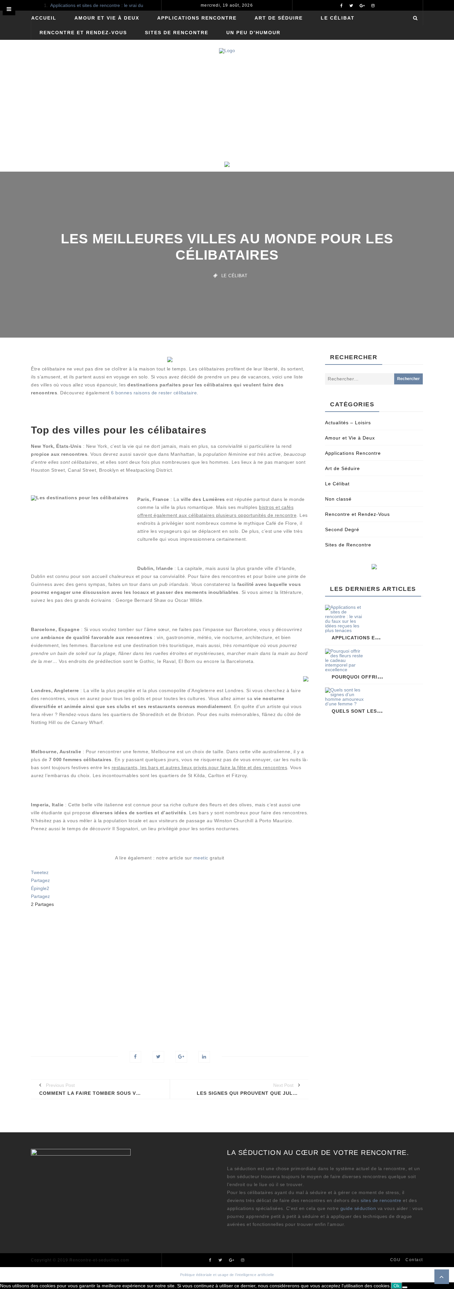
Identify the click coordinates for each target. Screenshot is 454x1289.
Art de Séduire (279, 18)
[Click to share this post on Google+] (181, 1057)
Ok (396, 1285)
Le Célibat (338, 18)
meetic (200, 857)
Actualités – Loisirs (348, 422)
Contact (414, 1259)
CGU (395, 1259)
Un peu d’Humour (253, 32)
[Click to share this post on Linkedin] (204, 1057)
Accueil (44, 18)
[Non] (404, 1287)
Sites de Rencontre (176, 32)
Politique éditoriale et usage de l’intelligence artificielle (227, 1275)
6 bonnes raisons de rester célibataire (154, 392)
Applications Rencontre (197, 18)
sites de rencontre (381, 1200)
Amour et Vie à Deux (106, 18)
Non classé (338, 499)
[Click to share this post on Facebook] (135, 1057)
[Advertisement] (227, 111)
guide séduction (358, 1208)
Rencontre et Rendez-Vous (83, 32)
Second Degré (342, 529)
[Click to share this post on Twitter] (158, 1057)
